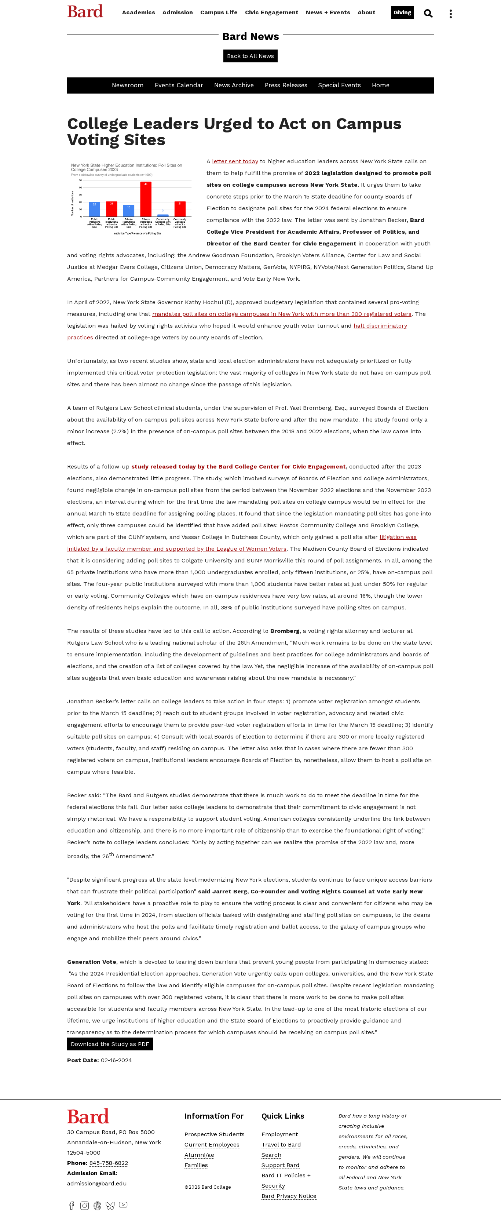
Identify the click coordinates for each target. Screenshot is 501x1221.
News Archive (234, 85)
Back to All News (250, 55)
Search (428, 13)
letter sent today (235, 161)
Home (381, 85)
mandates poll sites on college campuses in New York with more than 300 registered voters (282, 313)
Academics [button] (138, 12)
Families (196, 1165)
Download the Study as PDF (110, 1043)
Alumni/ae (199, 1154)
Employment (280, 1134)
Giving (403, 12)
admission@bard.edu (97, 1183)
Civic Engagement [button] (272, 12)
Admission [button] (177, 12)
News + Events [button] (328, 12)
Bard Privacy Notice (289, 1195)
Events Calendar (179, 85)
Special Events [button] (339, 85)
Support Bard (281, 1165)
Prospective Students (214, 1134)
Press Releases (286, 85)
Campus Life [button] (219, 12)
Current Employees (211, 1144)
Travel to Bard (281, 1144)
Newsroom (128, 85)
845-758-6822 (108, 1162)
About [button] (367, 12)
